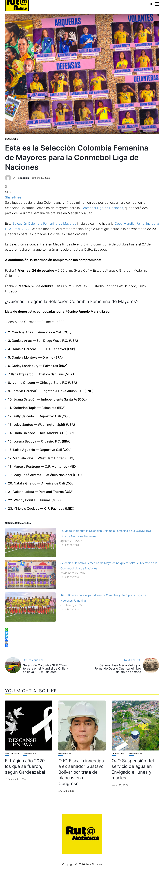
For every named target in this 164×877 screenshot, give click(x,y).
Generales (11, 139)
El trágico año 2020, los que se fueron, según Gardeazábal (25, 766)
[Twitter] (82, 632)
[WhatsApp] (82, 629)
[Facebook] (82, 639)
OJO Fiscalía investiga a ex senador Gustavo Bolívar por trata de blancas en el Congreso (81, 772)
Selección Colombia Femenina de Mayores (44, 223)
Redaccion (23, 177)
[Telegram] (82, 636)
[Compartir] (82, 645)
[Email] (82, 642)
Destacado (12, 753)
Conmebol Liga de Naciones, (102, 208)
